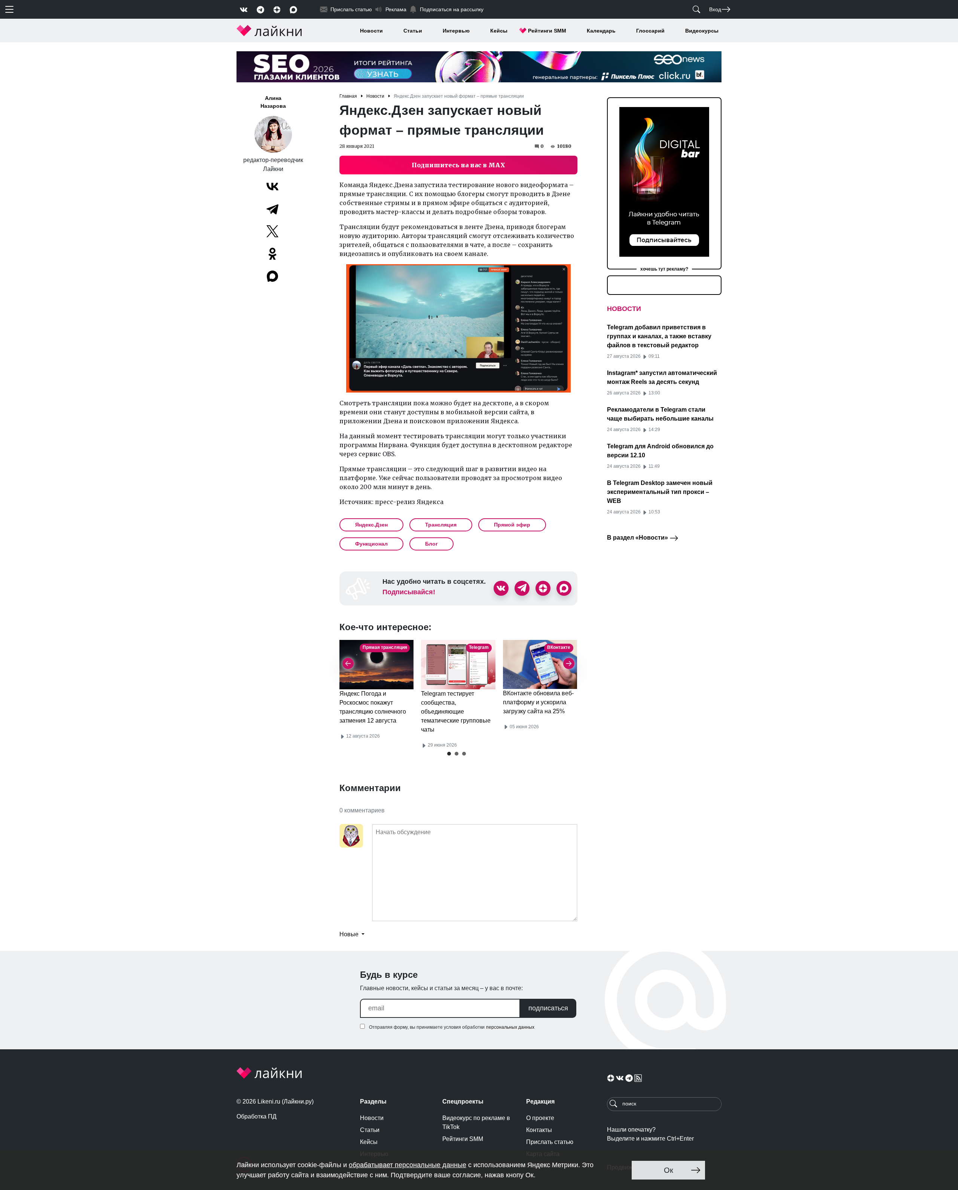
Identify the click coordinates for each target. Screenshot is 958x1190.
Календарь (601, 31)
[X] (272, 231)
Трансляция (441, 525)
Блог (431, 544)
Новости (371, 31)
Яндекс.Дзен (371, 525)
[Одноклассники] (272, 254)
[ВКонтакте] (272, 186)
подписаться (548, 1008)
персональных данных (510, 1027)
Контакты (539, 1130)
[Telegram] (272, 209)
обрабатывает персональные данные (407, 1165)
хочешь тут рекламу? (664, 269)
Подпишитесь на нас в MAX (458, 165)
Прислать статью (549, 1142)
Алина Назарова (273, 102)
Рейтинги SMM (547, 31)
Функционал (371, 544)
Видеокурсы (701, 31)
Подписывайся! (408, 592)
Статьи (412, 31)
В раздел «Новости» (638, 537)
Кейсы (498, 31)
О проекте (540, 1118)
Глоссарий (650, 31)
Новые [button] (349, 934)
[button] (449, 754)
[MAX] (273, 276)
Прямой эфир (512, 525)
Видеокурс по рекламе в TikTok (476, 1122)
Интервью (456, 31)
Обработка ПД (257, 1116)
